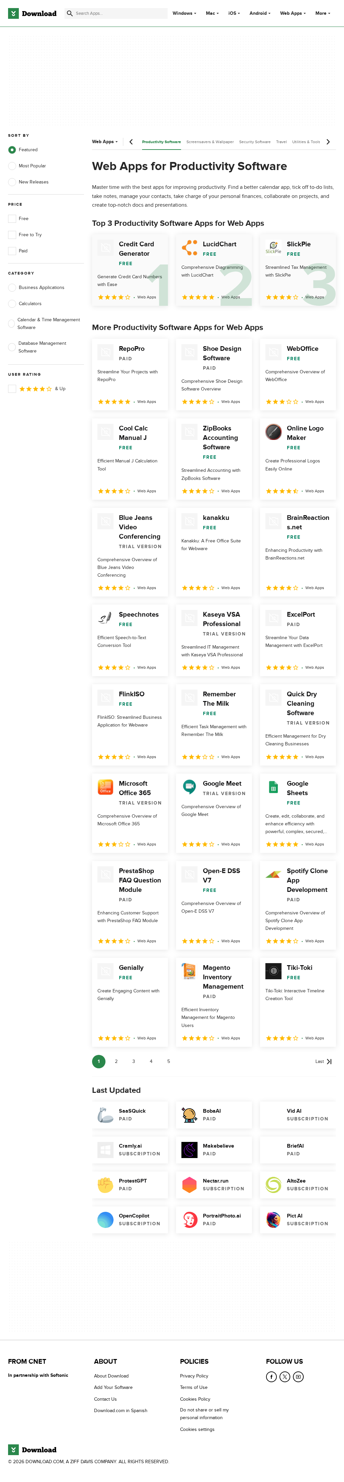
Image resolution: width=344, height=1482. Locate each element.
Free (24, 218)
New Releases (34, 182)
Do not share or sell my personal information (204, 1414)
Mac (210, 13)
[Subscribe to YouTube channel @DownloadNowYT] (298, 1376)
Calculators (30, 303)
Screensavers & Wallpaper (210, 141)
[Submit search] (69, 13)
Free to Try (30, 235)
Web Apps (291, 13)
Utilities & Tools (306, 141)
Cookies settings (197, 1429)
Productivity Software (161, 142)
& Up (60, 389)
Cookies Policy (195, 1399)
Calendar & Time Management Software (48, 323)
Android (258, 13)
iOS (232, 13)
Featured (28, 150)
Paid (23, 251)
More (321, 13)
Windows (182, 13)
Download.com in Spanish (120, 1410)
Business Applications (41, 287)
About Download (111, 1376)
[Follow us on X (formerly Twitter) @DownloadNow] (285, 1376)
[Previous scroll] (131, 142)
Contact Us (105, 1399)
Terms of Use (194, 1388)
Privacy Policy (194, 1376)
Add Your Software (113, 1388)
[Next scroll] (328, 142)
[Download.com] (32, 13)
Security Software (255, 141)
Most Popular (32, 166)
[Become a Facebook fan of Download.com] (271, 1376)
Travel (281, 141)
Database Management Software (42, 347)
